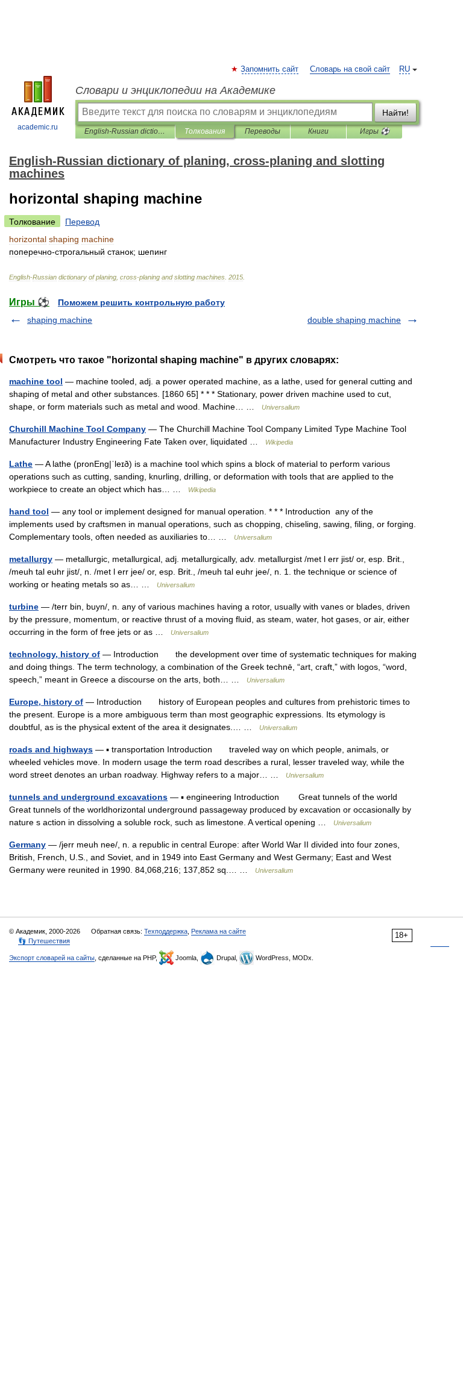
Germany (27, 844)
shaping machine (59, 320)
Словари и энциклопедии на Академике (175, 90)
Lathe (21, 464)
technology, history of (54, 654)
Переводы (262, 131)
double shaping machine (354, 320)
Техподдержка (165, 931)
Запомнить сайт (270, 69)
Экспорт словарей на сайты (52, 957)
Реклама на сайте (218, 931)
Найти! (395, 112)
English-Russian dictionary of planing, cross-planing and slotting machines (125, 131)
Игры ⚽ (374, 131)
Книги (318, 131)
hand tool (29, 511)
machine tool (36, 381)
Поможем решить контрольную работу (141, 302)
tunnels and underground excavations (88, 797)
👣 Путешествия (44, 940)
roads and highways (51, 749)
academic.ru (37, 127)
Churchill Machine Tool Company (77, 429)
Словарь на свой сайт (350, 69)
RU (404, 69)
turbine (24, 606)
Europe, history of (46, 702)
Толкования (204, 131)
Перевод (82, 221)
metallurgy (30, 559)
